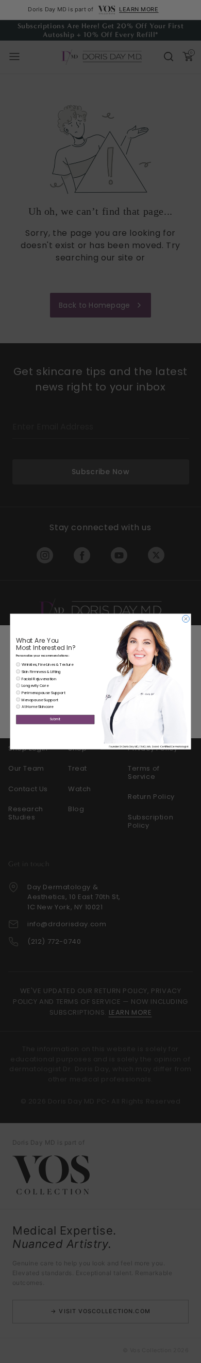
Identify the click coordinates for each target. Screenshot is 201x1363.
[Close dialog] (186, 619)
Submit (55, 719)
